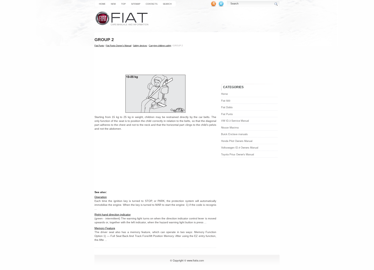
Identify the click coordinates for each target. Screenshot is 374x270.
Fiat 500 (225, 100)
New (113, 4)
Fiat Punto (99, 45)
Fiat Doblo (227, 107)
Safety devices (140, 45)
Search (167, 4)
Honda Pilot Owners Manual (236, 141)
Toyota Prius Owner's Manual (237, 154)
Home (102, 4)
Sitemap (135, 4)
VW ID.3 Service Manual (235, 120)
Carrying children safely (160, 45)
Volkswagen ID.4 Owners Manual (239, 147)
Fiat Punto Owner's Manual (118, 45)
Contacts (151, 4)
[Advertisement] (155, 60)
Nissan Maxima (230, 127)
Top (123, 4)
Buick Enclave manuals (234, 134)
